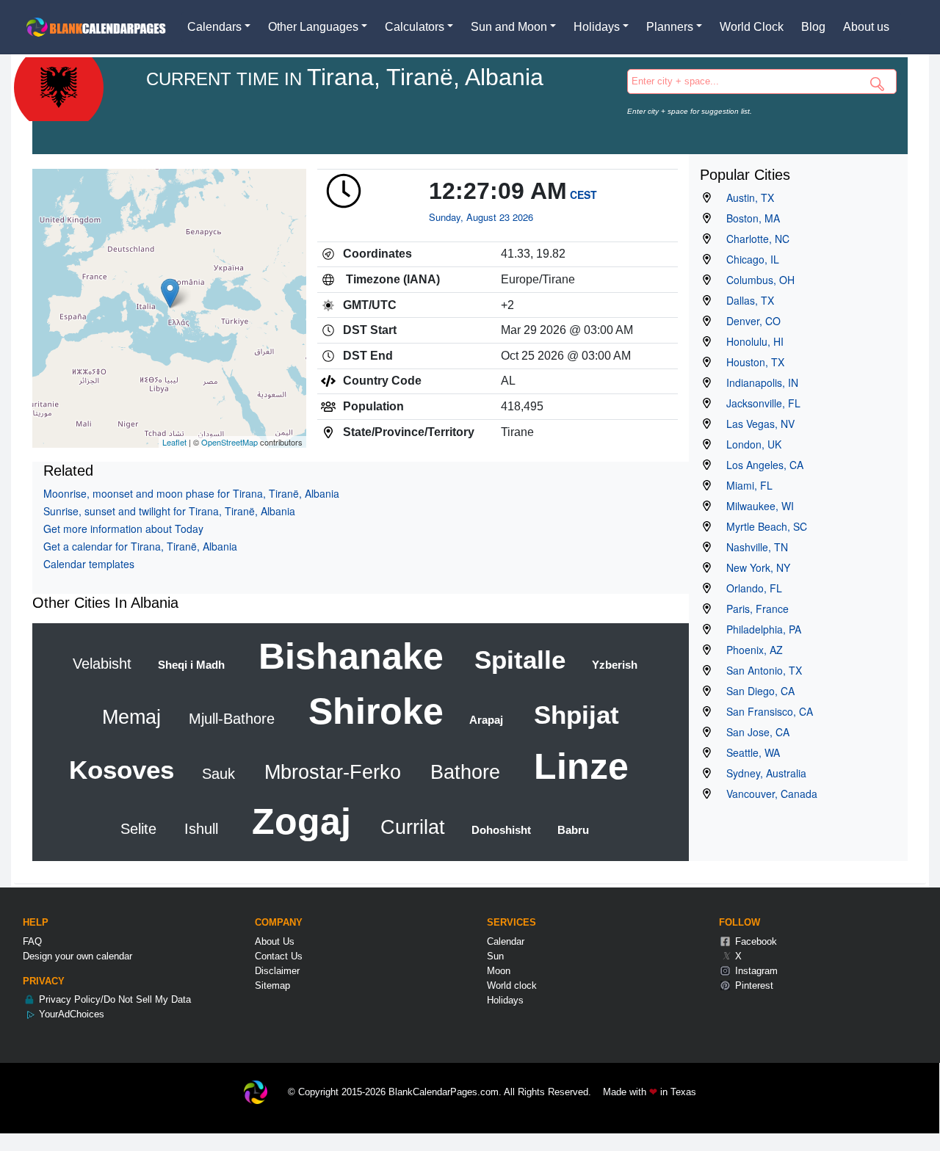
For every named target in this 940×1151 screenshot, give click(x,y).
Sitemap (272, 985)
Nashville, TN (752, 547)
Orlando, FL (749, 588)
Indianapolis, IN (757, 382)
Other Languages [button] (313, 27)
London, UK (749, 444)
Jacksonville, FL (758, 403)
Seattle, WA (748, 752)
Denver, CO (749, 320)
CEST (583, 194)
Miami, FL (745, 485)
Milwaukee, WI (755, 505)
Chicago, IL (748, 259)
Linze (576, 766)
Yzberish (613, 664)
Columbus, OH (756, 279)
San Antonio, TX (759, 670)
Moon (498, 970)
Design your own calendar (77, 956)
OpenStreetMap (229, 442)
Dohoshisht (500, 830)
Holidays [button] (597, 27)
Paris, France (753, 608)
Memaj (131, 717)
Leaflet (174, 442)
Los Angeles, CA (760, 464)
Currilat (410, 827)
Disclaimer (277, 970)
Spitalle (516, 659)
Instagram (755, 970)
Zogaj (296, 821)
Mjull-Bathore (229, 719)
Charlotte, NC (753, 238)
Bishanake (346, 656)
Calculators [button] (414, 27)
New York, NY (753, 567)
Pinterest (752, 985)
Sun (495, 956)
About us (866, 27)
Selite (138, 829)
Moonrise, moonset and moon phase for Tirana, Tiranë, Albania (191, 493)
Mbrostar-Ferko (329, 772)
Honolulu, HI (750, 341)
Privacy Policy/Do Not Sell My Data (113, 999)
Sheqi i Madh (190, 664)
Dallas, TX (745, 300)
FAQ (32, 941)
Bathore (462, 772)
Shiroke (371, 711)
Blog (813, 27)
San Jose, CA (753, 732)
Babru (571, 830)
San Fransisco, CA (765, 711)
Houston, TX (750, 362)
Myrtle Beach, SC (762, 526)
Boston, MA (748, 218)
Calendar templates (88, 563)
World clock (512, 985)
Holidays (505, 1000)
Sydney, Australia (761, 773)
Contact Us (279, 956)
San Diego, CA (756, 690)
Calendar (505, 941)
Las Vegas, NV (756, 423)
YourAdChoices (70, 1014)
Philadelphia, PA (759, 629)
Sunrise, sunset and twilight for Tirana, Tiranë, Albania (169, 511)
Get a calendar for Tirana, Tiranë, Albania (140, 546)
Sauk (216, 774)
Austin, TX (745, 197)
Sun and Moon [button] (509, 27)
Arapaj (485, 720)
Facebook (754, 941)
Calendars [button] (214, 27)
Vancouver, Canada (767, 793)
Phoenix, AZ (750, 649)
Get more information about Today (123, 528)
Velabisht (102, 664)
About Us (274, 941)
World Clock (752, 27)
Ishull (199, 829)
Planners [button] (669, 27)
